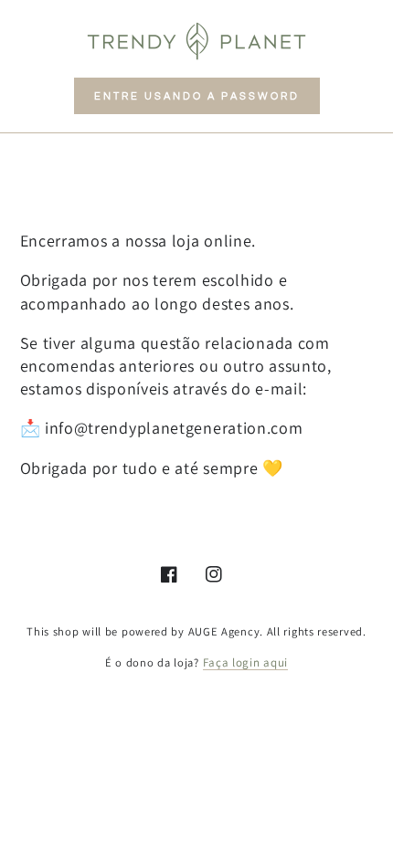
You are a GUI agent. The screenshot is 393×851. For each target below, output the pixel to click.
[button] (197, 96)
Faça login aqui (246, 662)
